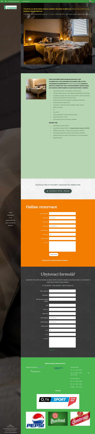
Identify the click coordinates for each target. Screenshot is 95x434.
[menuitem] (10, 212)
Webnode (14, 432)
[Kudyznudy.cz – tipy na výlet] (58, 368)
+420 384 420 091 (26, 1)
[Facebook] (2, 1)
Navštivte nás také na (35, 367)
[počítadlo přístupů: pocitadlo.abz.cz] (35, 371)
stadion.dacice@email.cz (15, 1)
